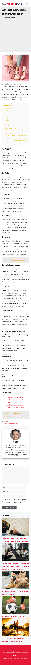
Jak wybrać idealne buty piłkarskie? (13, 616)
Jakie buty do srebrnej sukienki (14, 400)
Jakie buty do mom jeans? (11, 423)
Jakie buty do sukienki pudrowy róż (16, 397)
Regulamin (25, 652)
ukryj (12, 105)
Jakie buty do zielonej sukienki (14, 405)
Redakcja (15, 655)
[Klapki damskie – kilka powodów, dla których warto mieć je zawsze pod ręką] (15, 527)
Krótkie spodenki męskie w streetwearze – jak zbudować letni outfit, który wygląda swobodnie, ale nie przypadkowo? (15, 566)
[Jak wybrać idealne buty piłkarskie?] (15, 605)
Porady (6, 421)
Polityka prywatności (9, 652)
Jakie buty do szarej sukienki (14, 402)
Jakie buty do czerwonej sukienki (15, 407)
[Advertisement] (15, 34)
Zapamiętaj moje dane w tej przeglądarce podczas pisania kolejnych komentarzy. (15, 501)
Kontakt (18, 652)
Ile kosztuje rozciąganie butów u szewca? (16, 426)
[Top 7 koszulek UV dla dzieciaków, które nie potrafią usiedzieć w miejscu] (15, 627)
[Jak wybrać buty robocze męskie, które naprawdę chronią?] (15, 580)
